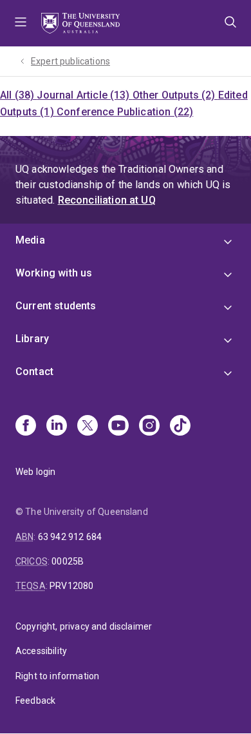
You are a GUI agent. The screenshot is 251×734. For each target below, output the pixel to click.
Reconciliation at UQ (107, 200)
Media (30, 240)
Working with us (53, 273)
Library (32, 339)
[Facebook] (25, 427)
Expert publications (70, 61)
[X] (87, 427)
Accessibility (41, 651)
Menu (20, 23)
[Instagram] (149, 427)
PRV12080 (71, 586)
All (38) (18, 95)
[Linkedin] (56, 427)
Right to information (57, 676)
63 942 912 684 (70, 537)
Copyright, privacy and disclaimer (83, 626)
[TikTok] (180, 427)
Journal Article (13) (84, 95)
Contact (34, 371)
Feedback (35, 700)
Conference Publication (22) (125, 112)
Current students (56, 306)
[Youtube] (118, 427)
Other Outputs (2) (175, 95)
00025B (67, 561)
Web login (35, 472)
